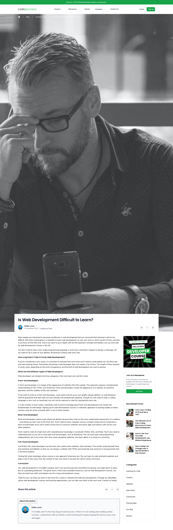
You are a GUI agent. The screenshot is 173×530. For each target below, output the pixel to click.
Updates (129, 484)
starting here (101, 2)
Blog (27, 17)
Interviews (130, 490)
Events (87, 9)
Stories (129, 516)
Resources (73, 9)
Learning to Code (41, 17)
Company (98, 9)
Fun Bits (129, 509)
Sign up (151, 9)
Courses (57, 9)
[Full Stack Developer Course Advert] (139, 352)
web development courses (34, 480)
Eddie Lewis (29, 326)
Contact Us (114, 9)
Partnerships (131, 503)
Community (130, 496)
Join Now (139, 391)
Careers (129, 477)
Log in (141, 9)
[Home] (19, 17)
